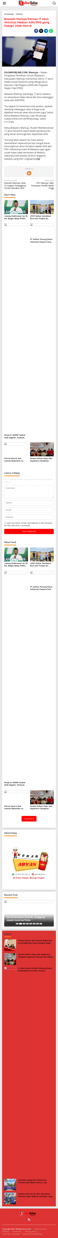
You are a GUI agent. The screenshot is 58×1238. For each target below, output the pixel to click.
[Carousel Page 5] (30, 923)
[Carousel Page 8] (40, 923)
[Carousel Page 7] (37, 923)
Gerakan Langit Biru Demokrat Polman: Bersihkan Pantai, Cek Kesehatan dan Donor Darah (32, 1181)
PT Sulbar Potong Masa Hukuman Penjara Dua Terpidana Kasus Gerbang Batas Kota (41, 240)
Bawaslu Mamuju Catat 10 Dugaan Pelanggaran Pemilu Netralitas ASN (15, 184)
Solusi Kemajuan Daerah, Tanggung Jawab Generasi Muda (25, 918)
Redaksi (5, 1231)
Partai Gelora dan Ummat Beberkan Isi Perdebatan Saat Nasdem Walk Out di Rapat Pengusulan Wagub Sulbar (13, 459)
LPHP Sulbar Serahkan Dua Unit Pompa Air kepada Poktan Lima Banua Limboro (40, 217)
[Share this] (36, 31)
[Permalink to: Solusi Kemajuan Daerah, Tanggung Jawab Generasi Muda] (29, 913)
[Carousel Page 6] (34, 923)
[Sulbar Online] (30, 3)
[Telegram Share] (46, 31)
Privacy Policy (31, 1231)
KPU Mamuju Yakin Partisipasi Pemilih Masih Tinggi (42, 184)
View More (29, 818)
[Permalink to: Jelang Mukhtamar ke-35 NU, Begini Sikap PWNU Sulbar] (16, 207)
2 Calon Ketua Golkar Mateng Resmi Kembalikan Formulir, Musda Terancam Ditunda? (35, 969)
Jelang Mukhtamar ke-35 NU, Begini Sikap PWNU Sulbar (16, 217)
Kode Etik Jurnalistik (11, 1234)
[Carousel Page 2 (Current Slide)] (20, 923)
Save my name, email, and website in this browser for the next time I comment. (28, 524)
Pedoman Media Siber (33, 1234)
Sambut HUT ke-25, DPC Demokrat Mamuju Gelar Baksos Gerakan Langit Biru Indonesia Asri (36, 1195)
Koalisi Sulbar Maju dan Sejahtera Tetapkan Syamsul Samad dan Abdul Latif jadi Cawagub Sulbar (41, 459)
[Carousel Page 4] (27, 923)
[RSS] (29, 173)
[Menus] (4, 3)
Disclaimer (17, 1231)
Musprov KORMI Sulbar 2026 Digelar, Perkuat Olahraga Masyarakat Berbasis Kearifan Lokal (15, 436)
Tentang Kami (40, 1229)
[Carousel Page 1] (17, 923)
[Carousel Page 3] (24, 923)
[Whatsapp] (51, 31)
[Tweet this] (41, 31)
